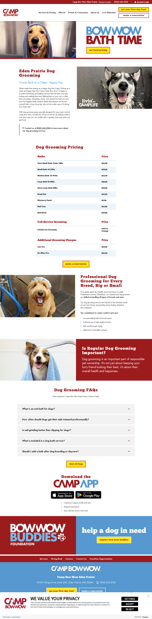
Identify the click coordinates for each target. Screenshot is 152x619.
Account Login (143, 2)
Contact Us (81, 558)
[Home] (10, 12)
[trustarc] (145, 617)
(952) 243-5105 (121, 2)
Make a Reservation (133, 15)
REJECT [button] (130, 609)
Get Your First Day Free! (133, 10)
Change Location (104, 2)
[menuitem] (47, 12)
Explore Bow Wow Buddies (114, 540)
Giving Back (56, 558)
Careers (69, 558)
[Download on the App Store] (62, 495)
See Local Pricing (98, 50)
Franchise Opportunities (101, 558)
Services (44, 558)
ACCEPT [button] (130, 604)
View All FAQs (76, 464)
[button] (148, 596)
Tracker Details (16, 617)
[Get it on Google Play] (88, 495)
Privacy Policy (7, 617)
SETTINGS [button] (130, 598)
